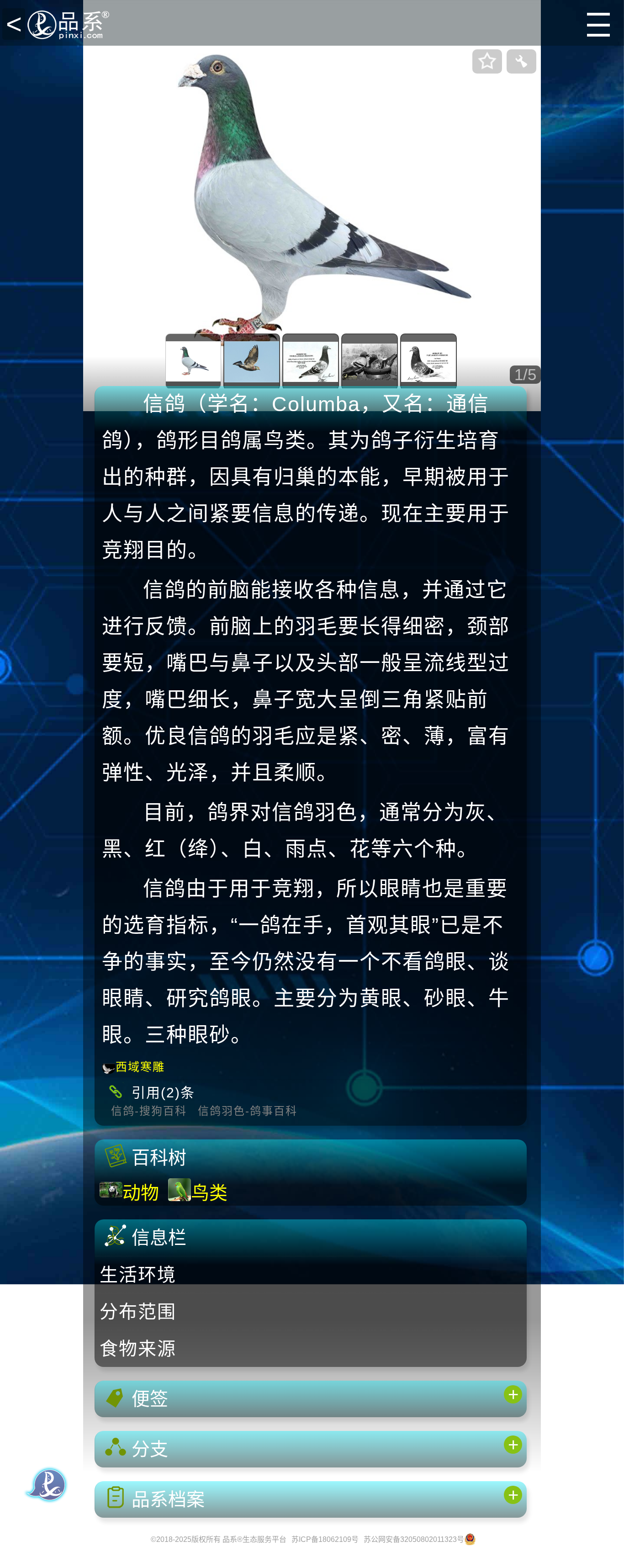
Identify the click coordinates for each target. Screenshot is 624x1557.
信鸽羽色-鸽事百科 (247, 1111)
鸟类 (209, 1193)
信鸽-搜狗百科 (149, 1111)
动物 (140, 1193)
